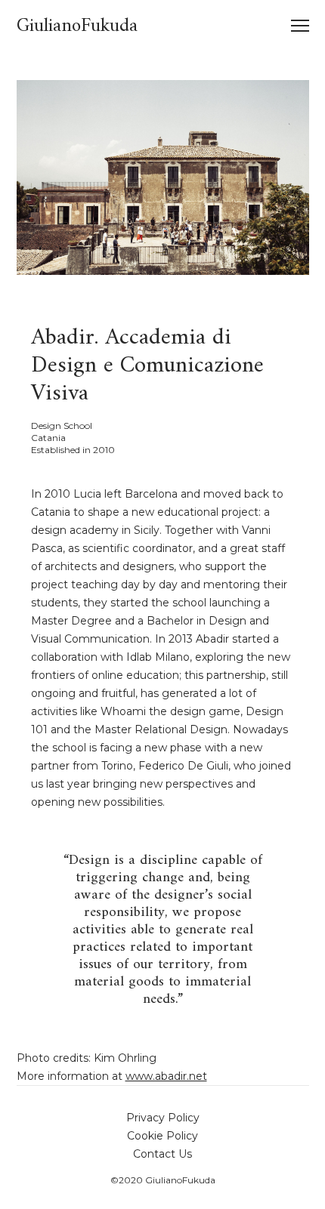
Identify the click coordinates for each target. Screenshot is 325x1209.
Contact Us (162, 1154)
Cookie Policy (162, 1136)
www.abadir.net (166, 1076)
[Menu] (293, 26)
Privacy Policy (163, 1117)
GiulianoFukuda (77, 26)
